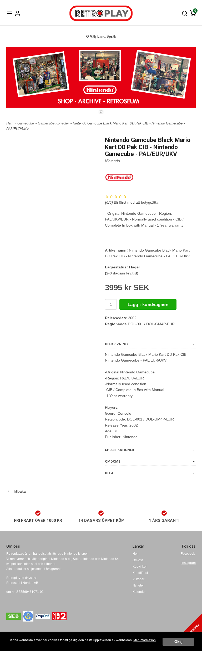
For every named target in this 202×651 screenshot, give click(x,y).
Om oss (138, 560)
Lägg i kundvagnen (148, 304)
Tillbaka (18, 491)
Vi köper (138, 579)
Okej (178, 642)
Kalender (139, 592)
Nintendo (112, 161)
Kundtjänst (140, 573)
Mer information (144, 640)
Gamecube (26, 123)
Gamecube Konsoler (54, 123)
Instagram (188, 563)
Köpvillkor (140, 566)
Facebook (188, 553)
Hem (9, 123)
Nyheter (138, 585)
